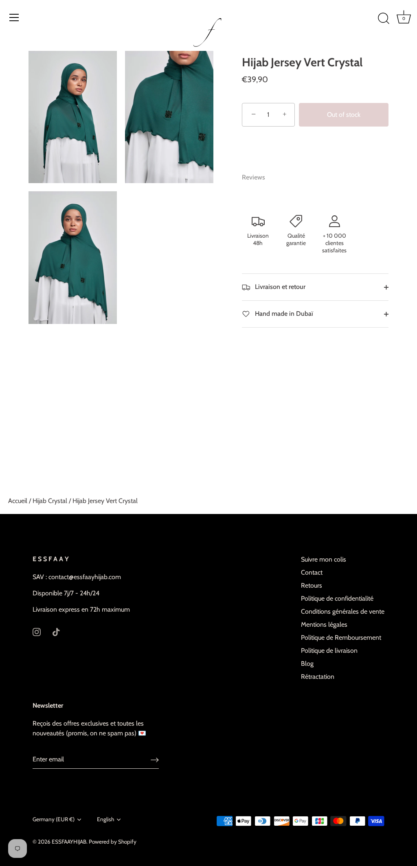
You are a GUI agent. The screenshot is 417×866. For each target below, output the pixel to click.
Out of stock (343, 114)
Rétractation (317, 676)
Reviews (253, 177)
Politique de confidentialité (337, 598)
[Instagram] (37, 631)
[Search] (384, 19)
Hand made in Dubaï (283, 313)
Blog (307, 663)
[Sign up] (155, 759)
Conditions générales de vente (342, 611)
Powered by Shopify (112, 841)
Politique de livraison (329, 650)
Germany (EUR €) (54, 819)
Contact (312, 572)
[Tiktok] (56, 631)
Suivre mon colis (323, 559)
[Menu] (14, 17)
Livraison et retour (279, 287)
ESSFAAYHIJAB (69, 841)
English (105, 819)
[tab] (257, 177)
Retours (311, 585)
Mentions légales (324, 624)
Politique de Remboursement (341, 637)
